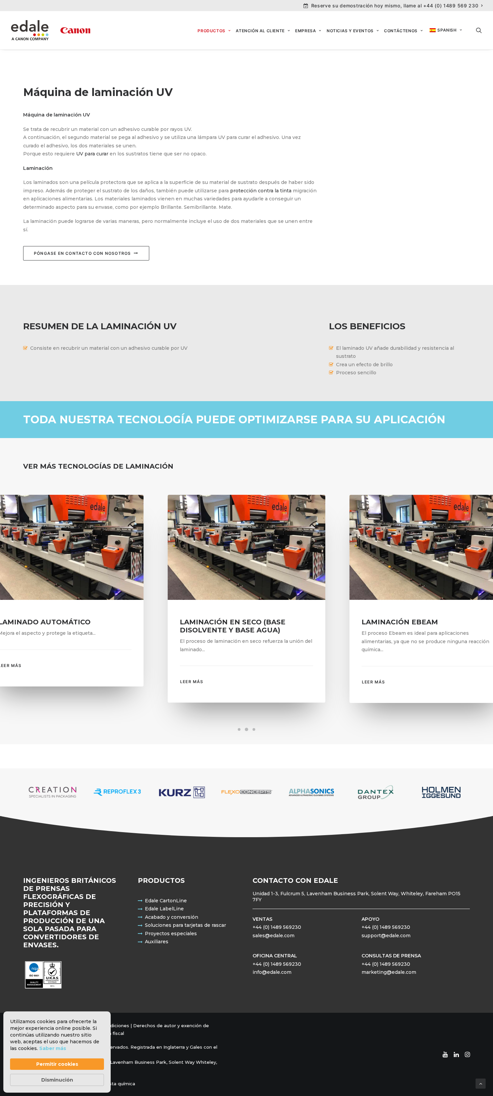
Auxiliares (156, 942)
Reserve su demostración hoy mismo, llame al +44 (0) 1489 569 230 (395, 5)
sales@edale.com (273, 936)
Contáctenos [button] (401, 30)
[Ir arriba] (481, 1083)
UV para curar (92, 154)
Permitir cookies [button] (57, 1064)
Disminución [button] (57, 1080)
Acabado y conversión (171, 917)
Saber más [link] (52, 1048)
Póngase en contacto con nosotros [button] (82, 253)
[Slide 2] (246, 729)
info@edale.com (272, 972)
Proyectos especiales (171, 934)
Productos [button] (211, 30)
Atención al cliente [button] (260, 30)
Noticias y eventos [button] (350, 30)
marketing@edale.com (389, 972)
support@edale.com (386, 936)
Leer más (192, 681)
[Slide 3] (254, 729)
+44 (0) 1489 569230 (277, 927)
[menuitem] (393, 5)
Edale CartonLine (166, 901)
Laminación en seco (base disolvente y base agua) (232, 626)
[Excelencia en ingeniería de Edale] (50, 30)
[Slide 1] (239, 729)
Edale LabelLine (164, 909)
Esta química (120, 1083)
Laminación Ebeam (400, 622)
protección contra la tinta (260, 191)
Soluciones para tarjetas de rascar (185, 925)
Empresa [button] (305, 30)
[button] (479, 30)
